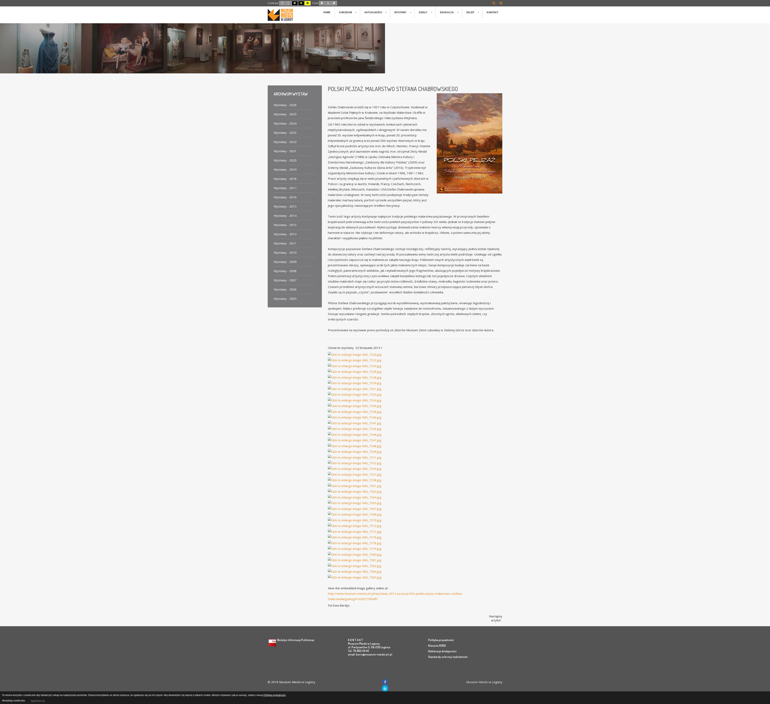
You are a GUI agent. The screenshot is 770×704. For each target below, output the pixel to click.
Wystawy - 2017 (285, 188)
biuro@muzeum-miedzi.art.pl (374, 654)
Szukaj (493, 3)
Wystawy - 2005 (285, 299)
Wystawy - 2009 (285, 262)
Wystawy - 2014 (285, 216)
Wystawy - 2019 (285, 169)
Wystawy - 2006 (285, 289)
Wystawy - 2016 (285, 197)
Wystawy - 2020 (285, 160)
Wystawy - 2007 (285, 280)
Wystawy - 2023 (285, 133)
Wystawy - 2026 (285, 105)
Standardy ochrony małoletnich (448, 657)
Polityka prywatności (441, 640)
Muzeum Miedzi (477, 682)
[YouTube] (385, 688)
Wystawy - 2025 (285, 114)
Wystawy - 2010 (285, 252)
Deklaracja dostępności (442, 651)
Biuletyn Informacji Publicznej (295, 640)
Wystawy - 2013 (285, 225)
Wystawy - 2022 (285, 142)
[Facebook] (385, 682)
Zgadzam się (37, 700)
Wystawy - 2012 (285, 234)
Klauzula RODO (437, 645)
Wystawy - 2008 (285, 271)
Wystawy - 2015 (285, 206)
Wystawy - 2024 (285, 123)
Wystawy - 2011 (285, 243)
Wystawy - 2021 (285, 151)
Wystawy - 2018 (285, 179)
